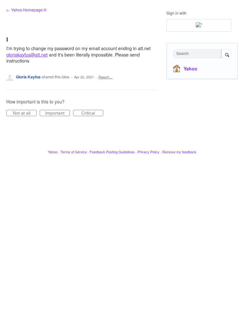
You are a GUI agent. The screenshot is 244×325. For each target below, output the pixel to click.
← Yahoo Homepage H (26, 9)
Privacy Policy (148, 151)
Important (57, 113)
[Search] (226, 54)
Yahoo (190, 68)
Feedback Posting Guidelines (112, 151)
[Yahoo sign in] (198, 25)
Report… (105, 76)
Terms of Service (73, 151)
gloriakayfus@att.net (27, 54)
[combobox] (198, 53)
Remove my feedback (179, 151)
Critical (92, 113)
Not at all (25, 113)
